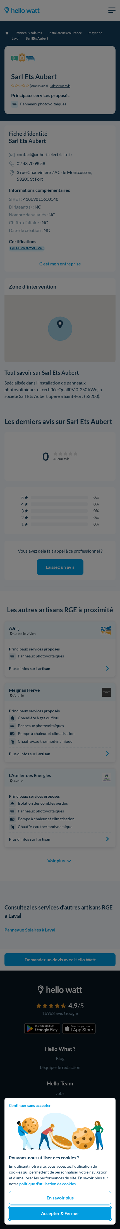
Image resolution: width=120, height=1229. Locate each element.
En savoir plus (60, 1197)
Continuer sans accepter (30, 1105)
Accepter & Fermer (60, 1213)
